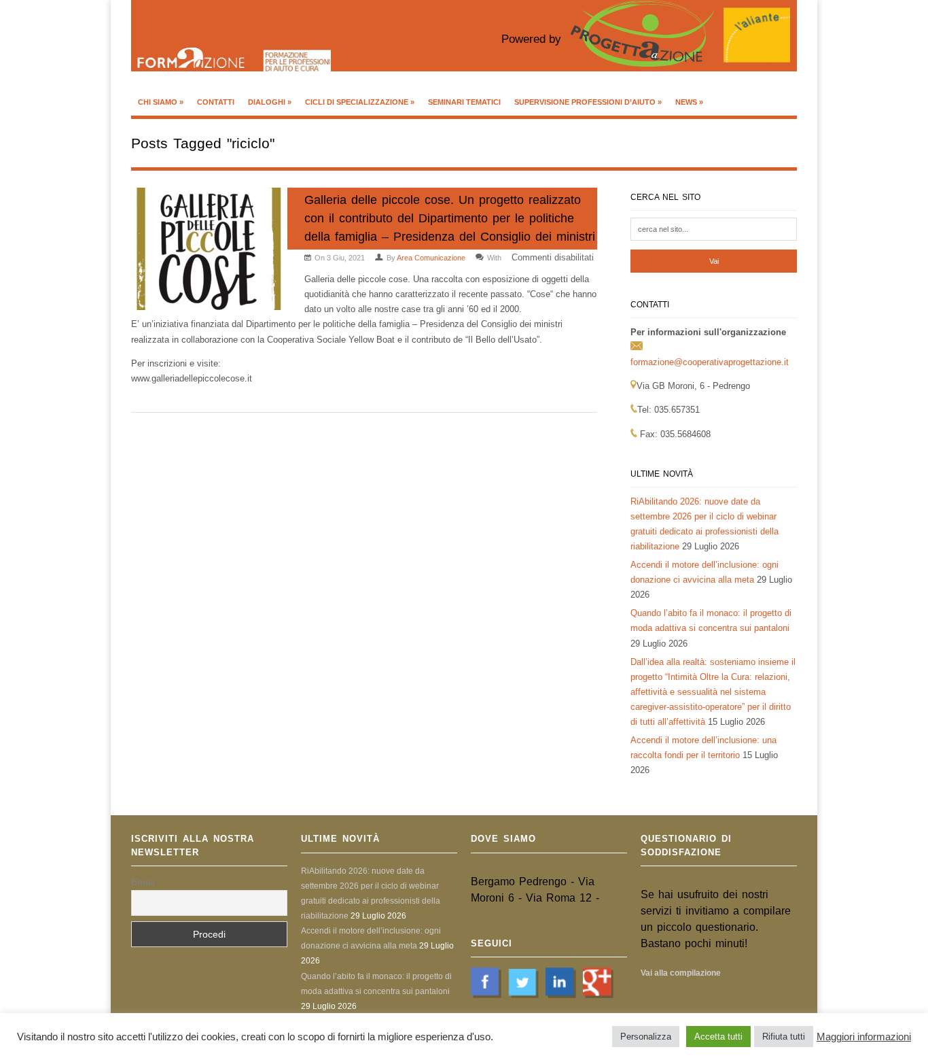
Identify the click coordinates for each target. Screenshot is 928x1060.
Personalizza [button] (645, 1036)
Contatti (215, 102)
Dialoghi (269, 102)
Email (143, 881)
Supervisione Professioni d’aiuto (588, 102)
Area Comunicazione (431, 258)
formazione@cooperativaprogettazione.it (709, 362)
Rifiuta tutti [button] (783, 1036)
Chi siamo (160, 102)
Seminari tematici (464, 102)
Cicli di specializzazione (359, 102)
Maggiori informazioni (864, 1036)
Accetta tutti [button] (718, 1036)
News (689, 102)
